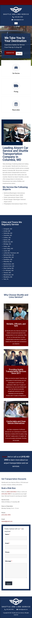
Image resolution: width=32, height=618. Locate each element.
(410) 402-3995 (6, 494)
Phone (7, 552)
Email (4, 457)
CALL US (19, 53)
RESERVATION (10, 52)
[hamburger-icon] (16, 23)
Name (7, 534)
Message (8, 561)
